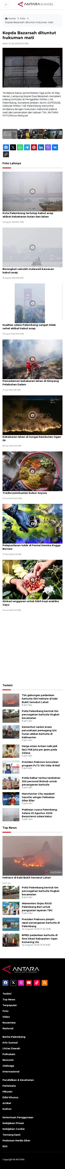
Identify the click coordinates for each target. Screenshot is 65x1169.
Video (6, 1016)
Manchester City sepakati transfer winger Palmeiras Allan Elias (38, 797)
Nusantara (9, 1022)
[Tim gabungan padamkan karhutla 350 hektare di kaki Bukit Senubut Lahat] (10, 700)
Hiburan (7, 1091)
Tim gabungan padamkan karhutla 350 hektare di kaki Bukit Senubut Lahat (40, 699)
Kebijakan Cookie (13, 1128)
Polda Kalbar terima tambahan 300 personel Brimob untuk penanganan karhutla (41, 781)
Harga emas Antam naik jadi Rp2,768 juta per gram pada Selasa (39, 750)
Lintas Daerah (11, 1048)
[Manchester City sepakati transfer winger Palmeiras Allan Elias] (10, 798)
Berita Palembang (13, 1036)
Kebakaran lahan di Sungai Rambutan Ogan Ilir (31, 438)
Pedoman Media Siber (16, 1140)
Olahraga (8, 1065)
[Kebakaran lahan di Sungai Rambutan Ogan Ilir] (32, 415)
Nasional (7, 1028)
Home (12, 18)
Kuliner (7, 1108)
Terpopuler (9, 1005)
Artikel (6, 1103)
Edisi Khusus (10, 1097)
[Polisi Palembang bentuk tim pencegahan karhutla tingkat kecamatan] (10, 716)
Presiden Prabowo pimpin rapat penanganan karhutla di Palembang (41, 923)
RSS (5, 1146)
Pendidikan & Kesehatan (18, 1080)
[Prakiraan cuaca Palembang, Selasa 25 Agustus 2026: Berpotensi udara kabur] (10, 814)
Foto (22, 18)
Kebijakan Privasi (13, 1123)
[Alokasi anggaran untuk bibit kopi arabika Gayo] (32, 579)
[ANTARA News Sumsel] (35, 4)
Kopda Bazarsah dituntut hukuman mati (29, 22)
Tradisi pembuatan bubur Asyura (24, 492)
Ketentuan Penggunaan (17, 1117)
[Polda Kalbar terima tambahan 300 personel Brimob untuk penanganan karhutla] (10, 782)
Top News (9, 827)
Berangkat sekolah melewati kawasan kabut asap (28, 270)
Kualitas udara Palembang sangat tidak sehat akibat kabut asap (29, 326)
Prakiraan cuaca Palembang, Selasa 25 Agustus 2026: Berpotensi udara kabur (40, 813)
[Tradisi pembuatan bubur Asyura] (32, 471)
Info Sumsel (10, 1042)
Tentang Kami (11, 1134)
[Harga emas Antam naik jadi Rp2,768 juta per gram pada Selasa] (10, 750)
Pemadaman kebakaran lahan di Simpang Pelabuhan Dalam (30, 382)
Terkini (7, 685)
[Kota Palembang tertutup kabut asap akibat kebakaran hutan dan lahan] (32, 191)
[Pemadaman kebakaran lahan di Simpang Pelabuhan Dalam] (32, 359)
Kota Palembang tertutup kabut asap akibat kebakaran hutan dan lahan (27, 215)
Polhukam (8, 1054)
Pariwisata (9, 1085)
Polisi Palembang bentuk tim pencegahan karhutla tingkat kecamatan (40, 715)
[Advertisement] (32, 648)
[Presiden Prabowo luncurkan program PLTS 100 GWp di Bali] (10, 766)
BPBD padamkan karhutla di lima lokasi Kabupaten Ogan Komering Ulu (40, 939)
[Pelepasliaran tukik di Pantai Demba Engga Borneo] (32, 523)
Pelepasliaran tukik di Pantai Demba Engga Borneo (31, 547)
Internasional (10, 1071)
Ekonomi (8, 1060)
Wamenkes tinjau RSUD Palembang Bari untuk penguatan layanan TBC (37, 907)
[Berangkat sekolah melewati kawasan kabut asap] (32, 247)
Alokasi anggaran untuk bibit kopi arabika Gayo (30, 603)
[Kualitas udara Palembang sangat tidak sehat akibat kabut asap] (32, 303)
